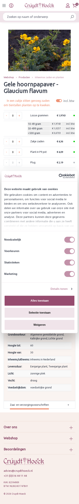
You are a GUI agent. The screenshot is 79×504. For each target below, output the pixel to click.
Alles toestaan (39, 300)
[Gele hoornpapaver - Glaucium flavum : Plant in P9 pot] (39, 50)
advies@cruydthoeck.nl (18, 470)
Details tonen (59, 288)
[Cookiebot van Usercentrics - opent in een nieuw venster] (59, 176)
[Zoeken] (72, 17)
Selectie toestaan (40, 312)
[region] (39, 50)
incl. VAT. (65, 100)
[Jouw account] (67, 5)
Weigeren (39, 324)
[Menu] (4, 5)
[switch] (69, 251)
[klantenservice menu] (11, 5)
